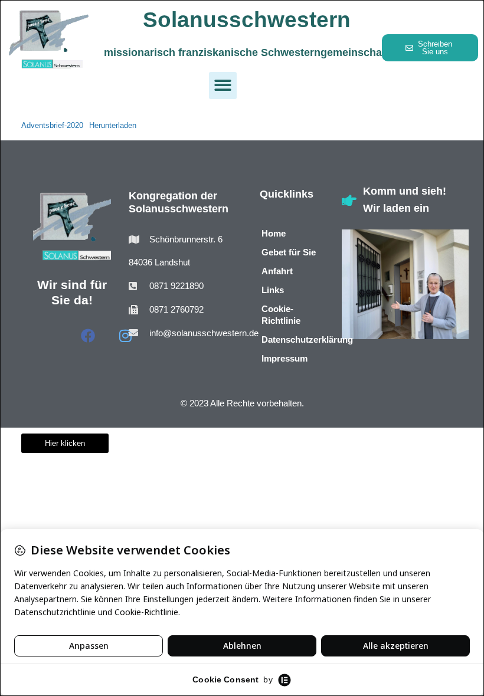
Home (273, 233)
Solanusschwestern (247, 20)
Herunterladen (112, 125)
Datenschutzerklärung (292, 339)
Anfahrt (277, 271)
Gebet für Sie (288, 252)
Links (272, 290)
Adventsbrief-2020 (52, 125)
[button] (223, 86)
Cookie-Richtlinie (280, 315)
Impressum (284, 358)
